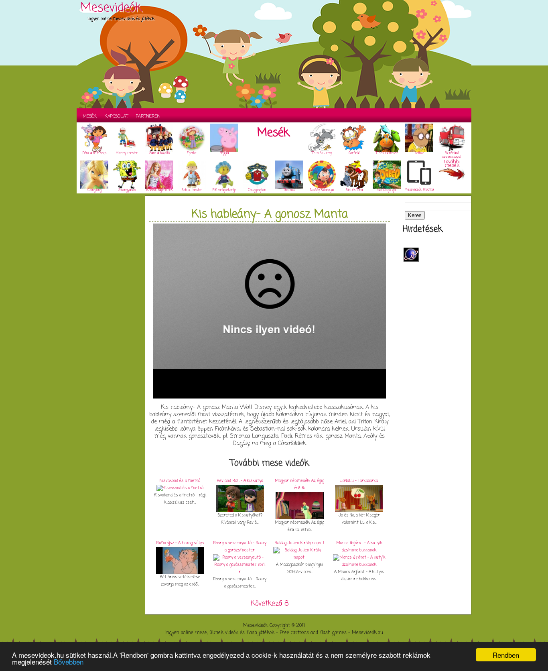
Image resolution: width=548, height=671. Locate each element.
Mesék (90, 116)
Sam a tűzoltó (159, 153)
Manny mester (127, 153)
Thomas (289, 190)
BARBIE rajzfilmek (159, 190)
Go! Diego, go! (387, 190)
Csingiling (94, 190)
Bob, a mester (192, 190)
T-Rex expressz (387, 153)
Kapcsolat (116, 116)
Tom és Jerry (322, 153)
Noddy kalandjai (322, 190)
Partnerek (148, 116)
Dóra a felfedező (94, 153)
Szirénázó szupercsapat (451, 155)
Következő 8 (270, 604)
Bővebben (68, 662)
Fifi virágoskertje (224, 190)
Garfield (354, 153)
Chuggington (257, 190)
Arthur (419, 153)
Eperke (192, 153)
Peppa (224, 153)
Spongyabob (127, 190)
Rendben (506, 655)
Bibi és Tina (354, 190)
